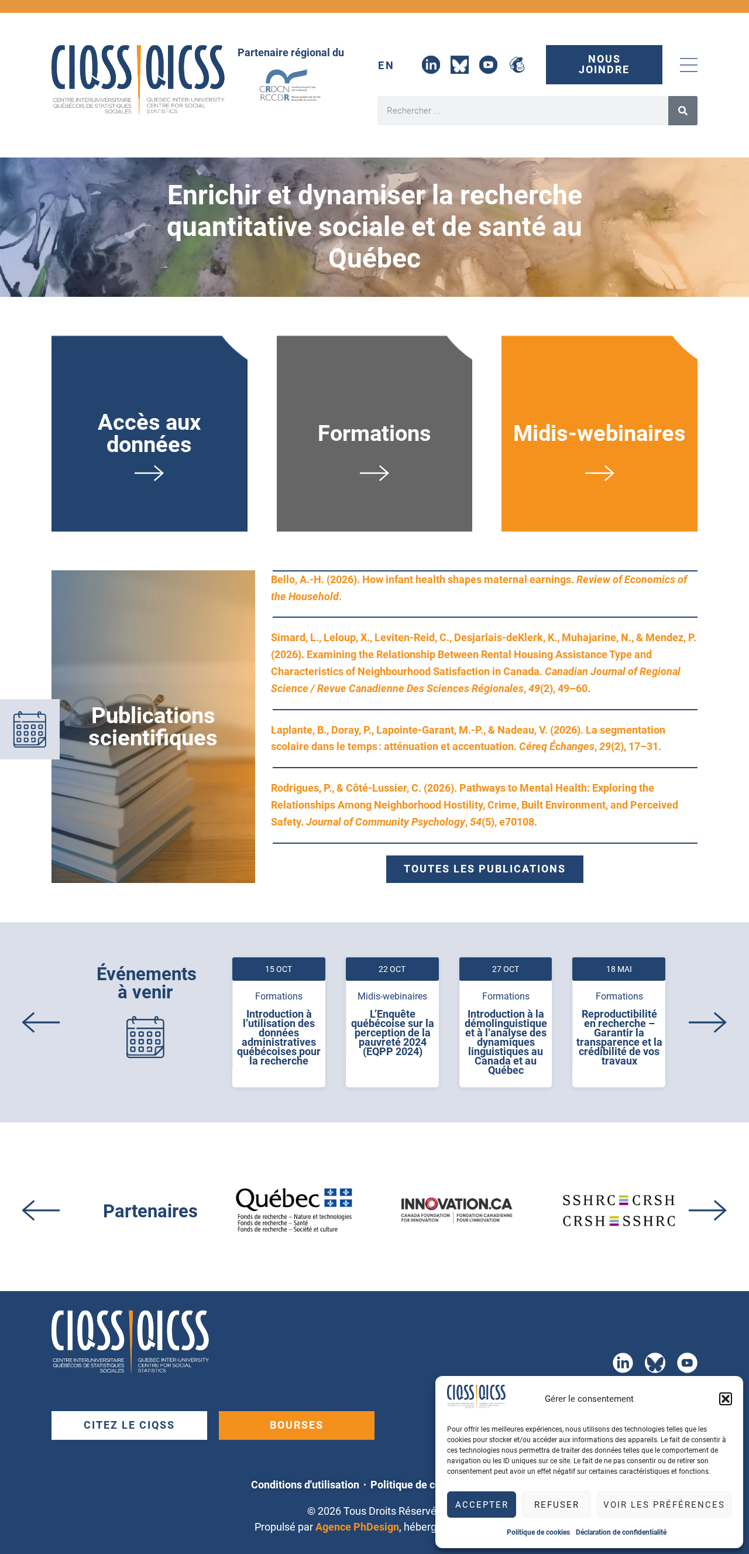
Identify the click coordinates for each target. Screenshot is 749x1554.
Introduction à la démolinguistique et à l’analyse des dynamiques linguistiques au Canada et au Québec (506, 1042)
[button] (725, 1399)
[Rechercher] (683, 110)
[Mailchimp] (517, 65)
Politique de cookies (538, 1532)
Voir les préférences (664, 1505)
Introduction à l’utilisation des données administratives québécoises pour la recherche (279, 1037)
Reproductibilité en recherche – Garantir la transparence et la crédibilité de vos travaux (619, 1037)
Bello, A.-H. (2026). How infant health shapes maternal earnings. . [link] (479, 588)
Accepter (482, 1505)
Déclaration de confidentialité (621, 1532)
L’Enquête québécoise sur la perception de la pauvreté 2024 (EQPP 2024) (392, 1032)
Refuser (556, 1505)
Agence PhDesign (357, 1527)
